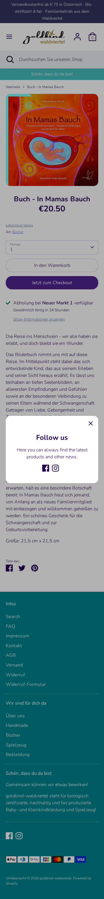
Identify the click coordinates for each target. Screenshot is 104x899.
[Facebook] (45, 468)
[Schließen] (90, 423)
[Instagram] (55, 468)
